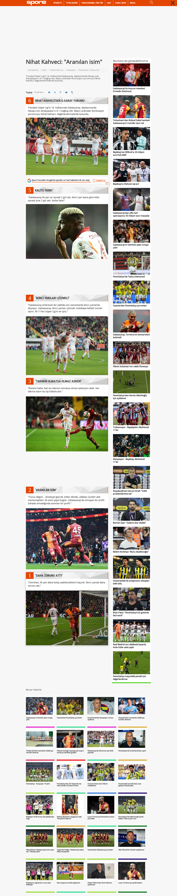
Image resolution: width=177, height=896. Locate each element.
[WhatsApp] (60, 92)
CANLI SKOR (120, 3)
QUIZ (109, 3)
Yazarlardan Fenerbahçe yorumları (130, 305)
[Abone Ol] (39, 92)
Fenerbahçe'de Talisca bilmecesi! (129, 276)
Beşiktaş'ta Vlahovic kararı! (126, 183)
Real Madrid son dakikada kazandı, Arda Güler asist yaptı (129, 646)
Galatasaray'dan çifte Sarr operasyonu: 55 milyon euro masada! (131, 214)
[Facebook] (49, 92)
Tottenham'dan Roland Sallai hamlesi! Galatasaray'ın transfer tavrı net (131, 122)
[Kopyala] (72, 92)
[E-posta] (66, 92)
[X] (55, 92)
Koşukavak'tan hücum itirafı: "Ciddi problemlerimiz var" (130, 492)
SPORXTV (57, 3)
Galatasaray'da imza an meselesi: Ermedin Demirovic (129, 90)
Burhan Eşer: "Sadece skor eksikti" (129, 522)
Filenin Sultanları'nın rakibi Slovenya (130, 366)
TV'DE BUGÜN (72, 3)
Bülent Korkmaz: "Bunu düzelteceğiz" (131, 551)
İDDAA (132, 3)
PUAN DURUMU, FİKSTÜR (92, 3)
